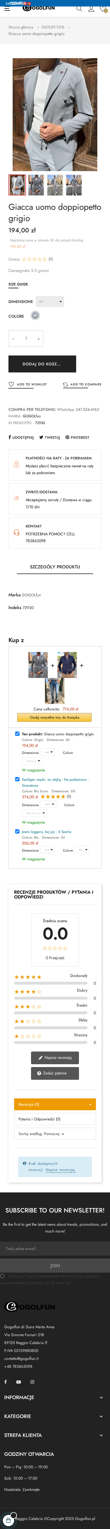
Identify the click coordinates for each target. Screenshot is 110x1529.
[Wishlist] (103, 8)
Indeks (14, 607)
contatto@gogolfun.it (21, 1358)
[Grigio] (35, 316)
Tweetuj (52, 437)
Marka (14, 595)
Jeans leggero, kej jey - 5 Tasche (46, 831)
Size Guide (18, 284)
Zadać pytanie (54, 1073)
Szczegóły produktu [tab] (55, 567)
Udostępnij (23, 437)
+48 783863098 (18, 1366)
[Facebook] (5, 1382)
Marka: (15, 416)
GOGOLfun (32, 416)
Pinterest (80, 437)
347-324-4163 (87, 409)
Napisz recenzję (57, 1057)
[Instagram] (32, 1382)
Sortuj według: (31, 1134)
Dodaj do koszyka (44, 364)
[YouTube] (18, 1382)
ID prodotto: (20, 423)
